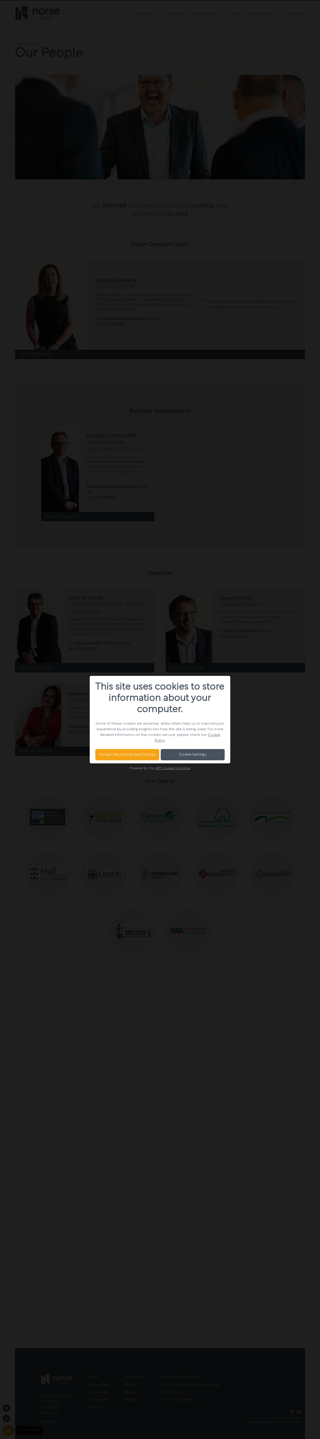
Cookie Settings (192, 755)
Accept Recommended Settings (127, 755)
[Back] (95, 719)
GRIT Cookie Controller (172, 768)
